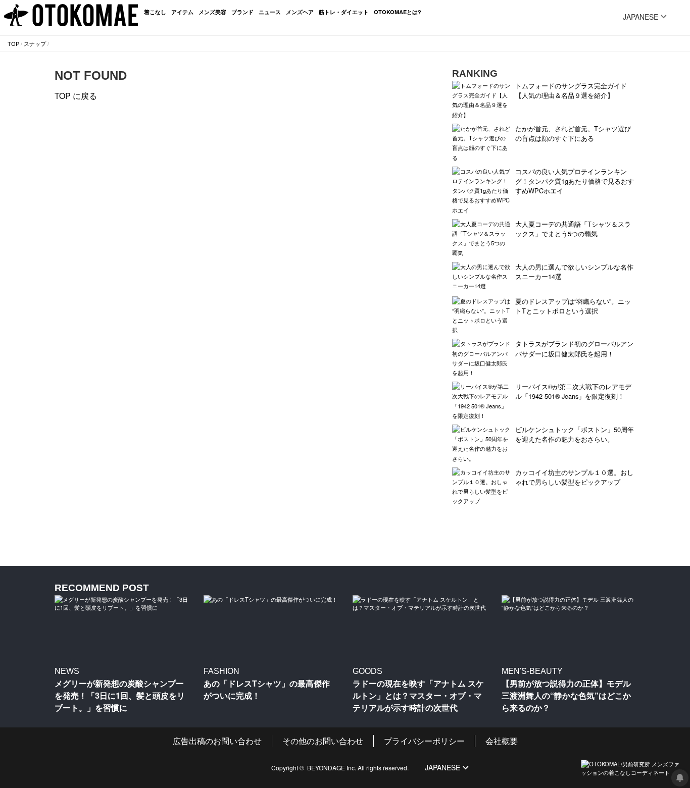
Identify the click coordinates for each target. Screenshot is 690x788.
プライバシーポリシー (424, 741)
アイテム (182, 12)
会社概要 (501, 741)
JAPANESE (640, 17)
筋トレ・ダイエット (344, 12)
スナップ (35, 43)
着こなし (155, 12)
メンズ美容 (212, 12)
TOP (13, 43)
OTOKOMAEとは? (397, 12)
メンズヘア (300, 12)
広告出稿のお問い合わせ (217, 741)
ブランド (242, 12)
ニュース (270, 12)
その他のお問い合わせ (322, 741)
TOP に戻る (76, 95)
